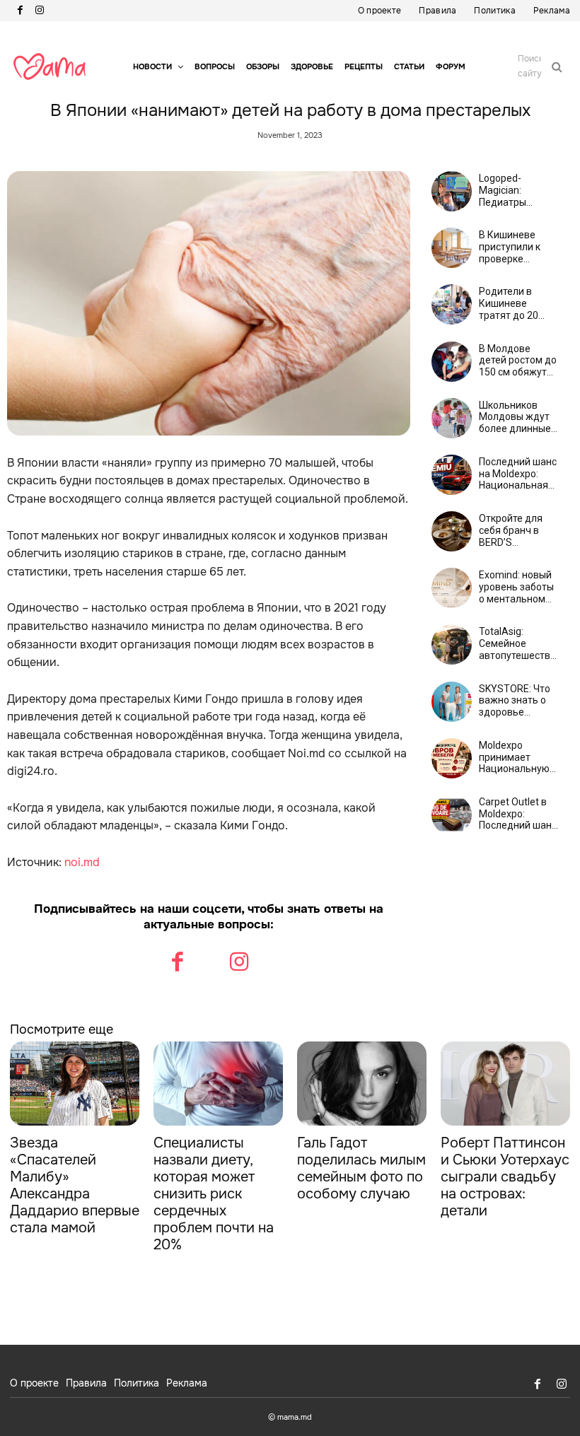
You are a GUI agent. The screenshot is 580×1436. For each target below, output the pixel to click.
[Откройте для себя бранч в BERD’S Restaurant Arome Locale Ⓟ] (451, 531)
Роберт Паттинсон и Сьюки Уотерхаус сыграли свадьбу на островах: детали (505, 1177)
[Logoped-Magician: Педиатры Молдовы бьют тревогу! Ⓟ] (451, 191)
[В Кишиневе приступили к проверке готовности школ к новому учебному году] (451, 248)
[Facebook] (20, 11)
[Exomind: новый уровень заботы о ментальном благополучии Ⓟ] (451, 588)
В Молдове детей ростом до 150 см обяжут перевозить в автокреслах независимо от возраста (518, 360)
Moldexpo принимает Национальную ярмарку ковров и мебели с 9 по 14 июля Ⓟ (516, 757)
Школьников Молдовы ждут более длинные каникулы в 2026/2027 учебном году (515, 417)
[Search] (557, 66)
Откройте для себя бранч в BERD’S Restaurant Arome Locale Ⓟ (516, 530)
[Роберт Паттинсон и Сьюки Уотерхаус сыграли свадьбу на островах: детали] (505, 1083)
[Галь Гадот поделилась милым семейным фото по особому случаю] (362, 1083)
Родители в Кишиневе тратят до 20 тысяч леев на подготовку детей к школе (512, 303)
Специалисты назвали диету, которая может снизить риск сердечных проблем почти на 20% (213, 1194)
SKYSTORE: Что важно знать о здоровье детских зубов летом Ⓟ (514, 700)
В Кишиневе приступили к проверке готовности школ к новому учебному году (518, 246)
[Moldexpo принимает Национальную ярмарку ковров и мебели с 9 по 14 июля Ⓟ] (451, 758)
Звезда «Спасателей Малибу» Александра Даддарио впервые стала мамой (74, 1185)
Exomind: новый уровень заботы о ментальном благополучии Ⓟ (518, 587)
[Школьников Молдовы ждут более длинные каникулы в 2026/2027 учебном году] (451, 418)
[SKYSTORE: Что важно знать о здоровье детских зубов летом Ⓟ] (451, 702)
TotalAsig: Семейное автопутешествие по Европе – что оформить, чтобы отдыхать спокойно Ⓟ (520, 643)
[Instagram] (40, 11)
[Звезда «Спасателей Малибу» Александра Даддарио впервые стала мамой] (74, 1083)
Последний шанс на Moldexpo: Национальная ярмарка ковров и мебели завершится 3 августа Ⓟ (518, 473)
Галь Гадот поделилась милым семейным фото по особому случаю (361, 1168)
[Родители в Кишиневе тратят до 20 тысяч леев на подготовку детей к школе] (451, 304)
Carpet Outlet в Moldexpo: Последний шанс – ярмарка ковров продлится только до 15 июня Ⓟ (518, 813)
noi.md (82, 862)
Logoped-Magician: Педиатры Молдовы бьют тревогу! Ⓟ (514, 190)
